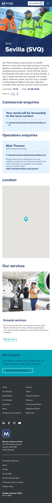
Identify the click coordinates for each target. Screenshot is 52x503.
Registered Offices (33, 409)
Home (4, 387)
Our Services (7, 392)
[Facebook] (9, 423)
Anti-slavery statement (10, 461)
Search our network (17, 371)
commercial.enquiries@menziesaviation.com (27, 124)
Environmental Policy (33, 404)
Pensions (29, 400)
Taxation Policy (7, 487)
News (4, 409)
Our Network (7, 400)
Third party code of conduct (12, 482)
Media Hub (30, 413)
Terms (4, 465)
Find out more (9, 339)
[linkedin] (3, 423)
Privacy (5, 469)
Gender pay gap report (11, 478)
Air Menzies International (11, 413)
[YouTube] (19, 423)
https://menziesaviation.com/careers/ (22, 168)
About (28, 392)
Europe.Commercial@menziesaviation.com (27, 155)
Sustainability (7, 396)
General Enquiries (32, 396)
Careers (29, 387)
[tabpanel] (26, 32)
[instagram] (14, 423)
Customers (6, 404)
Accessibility (34, 3)
